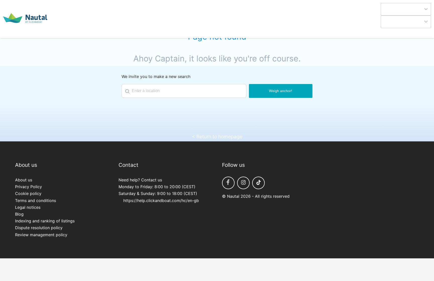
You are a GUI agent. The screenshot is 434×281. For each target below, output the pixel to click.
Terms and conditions (35, 200)
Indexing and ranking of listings (45, 220)
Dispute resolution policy (39, 227)
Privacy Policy (28, 186)
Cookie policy (28, 193)
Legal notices (27, 207)
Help (385, 31)
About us (23, 179)
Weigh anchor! (280, 91)
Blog (19, 214)
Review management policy (41, 234)
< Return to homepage (217, 137)
